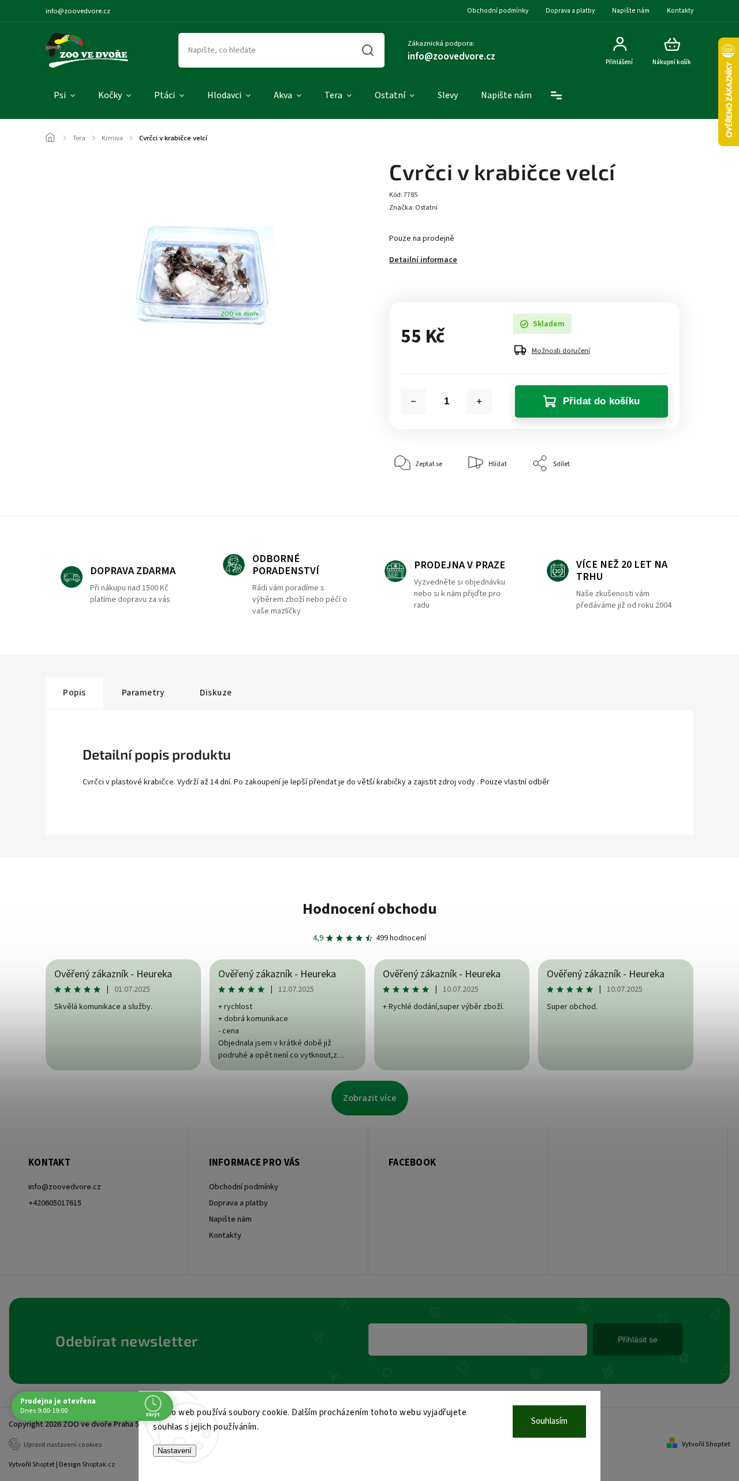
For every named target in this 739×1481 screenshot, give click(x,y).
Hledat (368, 50)
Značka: (413, 208)
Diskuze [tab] (216, 692)
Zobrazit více (370, 1098)
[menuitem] (64, 96)
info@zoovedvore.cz (64, 1187)
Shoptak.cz (98, 1464)
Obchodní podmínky (497, 11)
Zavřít (644, 499)
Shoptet (43, 1464)
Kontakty (680, 11)
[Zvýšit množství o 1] (479, 401)
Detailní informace (423, 260)
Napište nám (631, 11)
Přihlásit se (638, 1339)
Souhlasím (549, 1421)
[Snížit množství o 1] (413, 401)
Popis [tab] (74, 692)
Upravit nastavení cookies (63, 1445)
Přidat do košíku (601, 401)
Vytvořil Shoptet (706, 1444)
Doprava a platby (570, 11)
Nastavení (175, 1450)
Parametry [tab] (143, 692)
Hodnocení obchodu (370, 909)
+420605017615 (54, 1203)
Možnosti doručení (561, 350)
